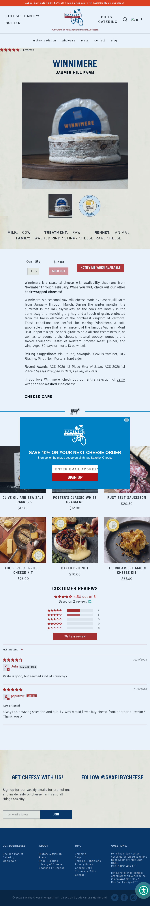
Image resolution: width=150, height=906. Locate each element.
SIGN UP (75, 477)
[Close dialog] (126, 420)
